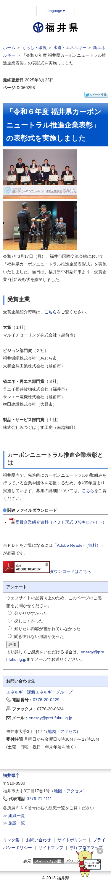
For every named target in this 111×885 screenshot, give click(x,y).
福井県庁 (11, 775)
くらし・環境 (34, 47)
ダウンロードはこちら (70, 571)
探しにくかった (28, 621)
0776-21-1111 (39, 798)
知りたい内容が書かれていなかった (47, 628)
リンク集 (11, 839)
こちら (50, 311)
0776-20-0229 (46, 699)
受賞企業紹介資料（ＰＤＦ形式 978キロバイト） (61, 522)
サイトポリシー (71, 839)
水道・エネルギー (69, 47)
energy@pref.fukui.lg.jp (50, 717)
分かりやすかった (30, 613)
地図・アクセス (62, 731)
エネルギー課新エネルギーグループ (39, 692)
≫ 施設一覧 (14, 823)
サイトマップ (50, 847)
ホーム (9, 47)
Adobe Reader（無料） (79, 545)
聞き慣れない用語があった (39, 636)
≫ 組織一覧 (14, 815)
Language (56, 11)
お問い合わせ (38, 839)
